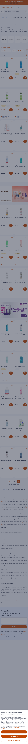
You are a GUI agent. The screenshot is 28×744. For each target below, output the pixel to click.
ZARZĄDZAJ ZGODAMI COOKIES (14, 740)
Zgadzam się (14, 732)
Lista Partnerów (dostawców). (7, 728)
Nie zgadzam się (14, 736)
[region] (14, 727)
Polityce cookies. (16, 727)
